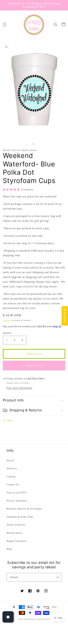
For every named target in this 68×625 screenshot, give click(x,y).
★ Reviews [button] (64, 316)
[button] (4, 24)
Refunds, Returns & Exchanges (24, 508)
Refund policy (15, 532)
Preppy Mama (29, 619)
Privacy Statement (17, 500)
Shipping (7, 320)
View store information (19, 387)
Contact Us (13, 484)
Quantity (7, 333)
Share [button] (10, 420)
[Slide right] (41, 144)
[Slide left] (26, 144)
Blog (9, 548)
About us (12, 468)
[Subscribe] (57, 577)
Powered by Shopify (42, 619)
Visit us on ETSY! (17, 492)
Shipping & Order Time (20, 516)
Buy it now (34, 365)
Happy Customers (17, 540)
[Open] (8, 617)
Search (10, 460)
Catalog (11, 476)
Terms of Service (16, 524)
